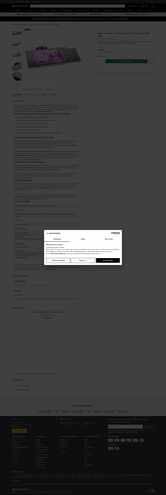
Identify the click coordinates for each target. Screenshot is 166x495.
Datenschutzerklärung (58, 253)
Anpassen (82, 260)
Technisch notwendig (58, 260)
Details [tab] (83, 239)
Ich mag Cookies (108, 260)
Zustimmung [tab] (57, 239)
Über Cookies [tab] (109, 239)
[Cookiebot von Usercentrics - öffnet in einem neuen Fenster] (112, 233)
